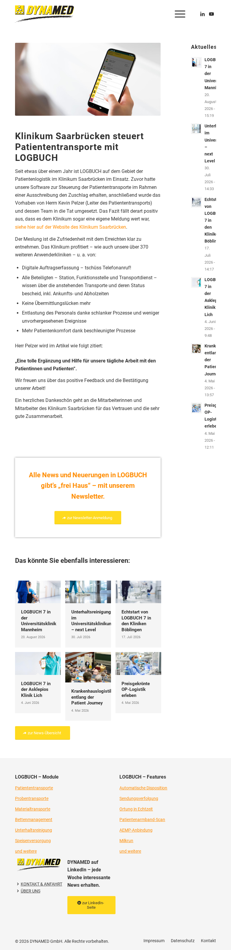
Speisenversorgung (33, 840)
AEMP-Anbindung (135, 830)
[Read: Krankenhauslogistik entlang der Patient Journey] (196, 348)
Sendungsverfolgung (138, 798)
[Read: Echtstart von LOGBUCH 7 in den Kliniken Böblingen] (196, 202)
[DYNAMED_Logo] (44, 13)
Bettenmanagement (33, 819)
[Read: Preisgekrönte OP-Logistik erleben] (196, 408)
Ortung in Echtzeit (136, 809)
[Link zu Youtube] (211, 13)
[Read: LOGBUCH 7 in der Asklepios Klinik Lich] (196, 282)
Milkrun (126, 840)
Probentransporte (31, 798)
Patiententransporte (34, 787)
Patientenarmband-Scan (142, 819)
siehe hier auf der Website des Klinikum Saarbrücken (70, 227)
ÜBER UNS (30, 891)
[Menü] (177, 13)
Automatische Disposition (143, 787)
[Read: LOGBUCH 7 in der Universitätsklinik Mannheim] (196, 62)
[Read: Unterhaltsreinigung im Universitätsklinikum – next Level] (196, 128)
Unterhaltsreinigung (33, 830)
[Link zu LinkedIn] (202, 13)
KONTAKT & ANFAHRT (41, 884)
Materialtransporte (32, 809)
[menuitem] (177, 13)
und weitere (26, 851)
